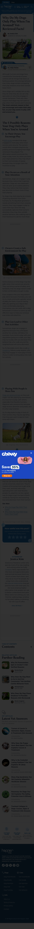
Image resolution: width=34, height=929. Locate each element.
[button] (31, 453)
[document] (17, 464)
